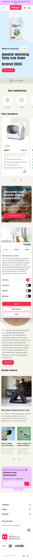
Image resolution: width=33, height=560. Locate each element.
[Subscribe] (26, 484)
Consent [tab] (6, 249)
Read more (8, 362)
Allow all (16, 304)
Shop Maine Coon (14, 215)
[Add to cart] (24, 171)
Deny (16, 314)
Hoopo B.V (12, 555)
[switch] (28, 285)
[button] (4, 8)
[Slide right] (21, 180)
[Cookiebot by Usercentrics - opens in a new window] (23, 245)
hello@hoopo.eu (14, 538)
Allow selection (16, 309)
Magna (6, 150)
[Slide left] (14, 180)
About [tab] (27, 249)
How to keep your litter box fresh (7, 445)
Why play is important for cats (15, 410)
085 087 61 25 (14, 537)
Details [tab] (16, 249)
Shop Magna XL (8, 70)
